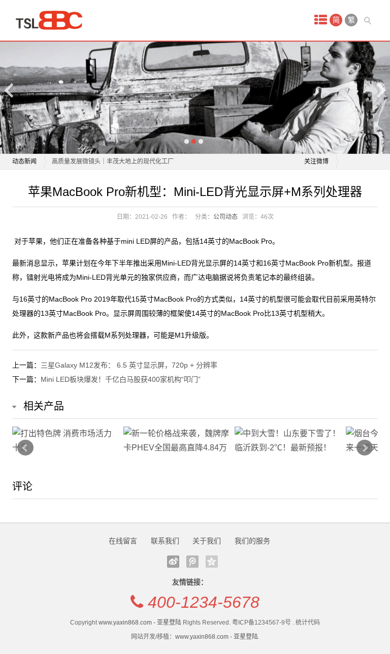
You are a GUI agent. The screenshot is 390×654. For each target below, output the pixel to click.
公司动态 (225, 216)
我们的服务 (252, 541)
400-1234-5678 (203, 602)
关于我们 (206, 541)
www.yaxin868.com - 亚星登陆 (140, 622)
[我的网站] (52, 20)
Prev (25, 448)
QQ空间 (212, 561)
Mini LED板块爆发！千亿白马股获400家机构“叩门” (121, 379)
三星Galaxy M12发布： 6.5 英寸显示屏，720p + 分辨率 (129, 365)
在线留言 (123, 541)
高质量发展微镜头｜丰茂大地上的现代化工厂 (113, 161)
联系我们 (165, 541)
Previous (9, 90)
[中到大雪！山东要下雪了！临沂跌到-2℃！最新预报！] (288, 441)
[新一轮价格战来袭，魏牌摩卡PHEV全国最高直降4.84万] (176, 441)
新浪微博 (173, 561)
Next (380, 90)
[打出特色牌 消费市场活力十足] (65, 441)
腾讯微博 (192, 561)
